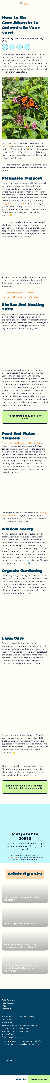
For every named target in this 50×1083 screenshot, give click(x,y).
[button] (46, 4)
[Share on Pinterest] (20, 47)
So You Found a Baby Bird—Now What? (25, 417)
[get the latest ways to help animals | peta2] (25, 4)
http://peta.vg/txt (12, 857)
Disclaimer (7, 1020)
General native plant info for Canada (21, 297)
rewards (21, 1079)
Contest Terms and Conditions (15, 1028)
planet (24, 563)
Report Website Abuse (12, 1037)
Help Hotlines (8, 1003)
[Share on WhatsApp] (12, 47)
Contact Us (7, 1009)
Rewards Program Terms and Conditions (19, 1025)
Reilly (18, 39)
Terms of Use (8, 1034)
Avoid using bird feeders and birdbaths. (21, 443)
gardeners (7, 146)
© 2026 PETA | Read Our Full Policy (18, 1017)
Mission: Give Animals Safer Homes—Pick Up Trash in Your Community (25, 787)
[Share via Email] (27, 47)
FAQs (4, 1006)
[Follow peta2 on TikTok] (5, 1079)
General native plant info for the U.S (21, 293)
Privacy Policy (9, 1022)
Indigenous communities (14, 203)
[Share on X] (5, 47)
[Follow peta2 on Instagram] (10, 1079)
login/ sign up (39, 1079)
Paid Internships (9, 1000)
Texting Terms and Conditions (15, 1031)
